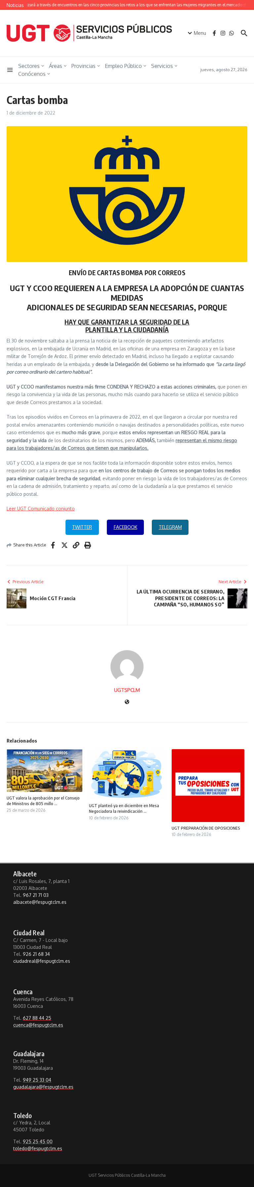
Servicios (162, 66)
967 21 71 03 (36, 895)
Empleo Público (123, 66)
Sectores (29, 66)
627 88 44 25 (37, 1018)
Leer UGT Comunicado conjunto (41, 508)
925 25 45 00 (38, 1141)
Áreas (55, 66)
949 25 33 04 (37, 1080)
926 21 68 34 (36, 954)
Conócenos (32, 74)
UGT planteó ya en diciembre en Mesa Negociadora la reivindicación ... (124, 808)
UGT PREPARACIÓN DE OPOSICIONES (206, 828)
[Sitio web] (127, 702)
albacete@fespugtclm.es (39, 902)
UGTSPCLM (127, 690)
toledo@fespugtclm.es (37, 1148)
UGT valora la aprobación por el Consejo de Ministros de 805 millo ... (43, 800)
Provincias (83, 66)
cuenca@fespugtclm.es (38, 1025)
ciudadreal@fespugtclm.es (41, 961)
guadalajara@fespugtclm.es (43, 1087)
